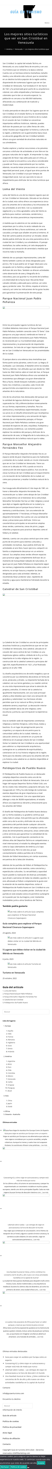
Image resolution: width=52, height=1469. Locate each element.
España (10, 1031)
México (10, 1076)
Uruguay (11, 1085)
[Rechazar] (28, 1467)
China (10, 1100)
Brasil (10, 1091)
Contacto (7, 1444)
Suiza (10, 1045)
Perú (9, 1067)
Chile (9, 1070)
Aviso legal (7, 1433)
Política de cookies (11, 1421)
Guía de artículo (9, 1415)
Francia (10, 1037)
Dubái (10, 1106)
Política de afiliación (11, 1438)
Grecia (10, 1048)
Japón (10, 1103)
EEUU (10, 1064)
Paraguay (11, 1088)
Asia (7, 1096)
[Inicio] (3, 49)
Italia (9, 1034)
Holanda (11, 1051)
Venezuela (11, 1079)
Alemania (11, 1039)
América (8, 1056)
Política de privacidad (12, 1427)
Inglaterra (11, 1042)
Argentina (11, 1061)
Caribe (10, 1082)
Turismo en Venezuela (14, 972)
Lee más (44, 1145)
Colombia (11, 1073)
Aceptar (41, 1463)
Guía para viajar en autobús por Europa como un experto (26, 1133)
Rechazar (5, 1467)
